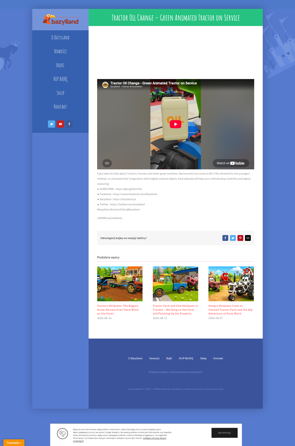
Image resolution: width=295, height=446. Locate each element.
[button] (225, 433)
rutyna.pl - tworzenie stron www (208, 389)
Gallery (119, 283)
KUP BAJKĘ (186, 358)
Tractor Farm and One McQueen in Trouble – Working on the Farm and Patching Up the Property (175, 309)
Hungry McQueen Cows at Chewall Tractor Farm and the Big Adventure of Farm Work (230, 309)
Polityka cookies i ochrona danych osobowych (175, 371)
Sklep (203, 358)
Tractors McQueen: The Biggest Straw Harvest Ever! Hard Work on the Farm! (118, 309)
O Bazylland (135, 358)
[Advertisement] (175, 52)
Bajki (169, 358)
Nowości (154, 358)
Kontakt (218, 358)
